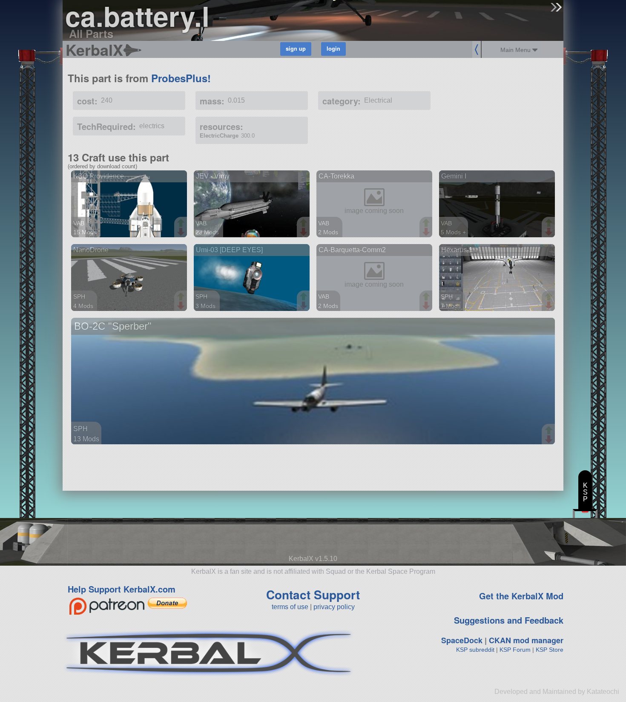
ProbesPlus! (181, 78)
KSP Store (549, 649)
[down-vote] (182, 232)
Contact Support (313, 594)
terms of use (290, 606)
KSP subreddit (475, 649)
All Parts (91, 33)
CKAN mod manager (526, 640)
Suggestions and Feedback (508, 620)
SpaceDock (461, 640)
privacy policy (334, 606)
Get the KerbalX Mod (521, 596)
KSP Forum (515, 649)
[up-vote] (182, 223)
